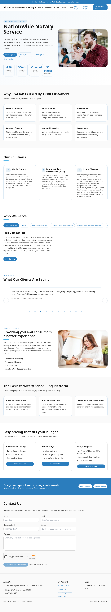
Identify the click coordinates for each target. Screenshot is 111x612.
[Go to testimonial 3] (41, 311)
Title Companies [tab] (11, 225)
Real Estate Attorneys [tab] (39, 225)
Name (5, 516)
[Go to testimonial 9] (76, 311)
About (64, 7)
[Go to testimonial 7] (64, 311)
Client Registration (64, 586)
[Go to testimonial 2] (35, 311)
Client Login (76, 7)
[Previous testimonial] (6, 300)
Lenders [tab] (24, 225)
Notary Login (85, 7)
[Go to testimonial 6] (58, 311)
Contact (71, 7)
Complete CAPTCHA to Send (16, 564)
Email (43, 516)
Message (6, 534)
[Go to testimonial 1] (29, 311)
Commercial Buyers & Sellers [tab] (62, 225)
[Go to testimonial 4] (46, 311)
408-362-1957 (43, 564)
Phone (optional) (9, 525)
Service (40, 7)
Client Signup (10, 55)
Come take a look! (72, 2)
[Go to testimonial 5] (52, 311)
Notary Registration (65, 593)
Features (48, 7)
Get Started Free (20, 464)
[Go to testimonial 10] (82, 311)
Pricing (56, 7)
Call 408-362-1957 (99, 7)
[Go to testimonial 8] (70, 311)
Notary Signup (25, 55)
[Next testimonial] (105, 300)
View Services (10, 259)
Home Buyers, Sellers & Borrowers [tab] (89, 225)
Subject (43, 525)
